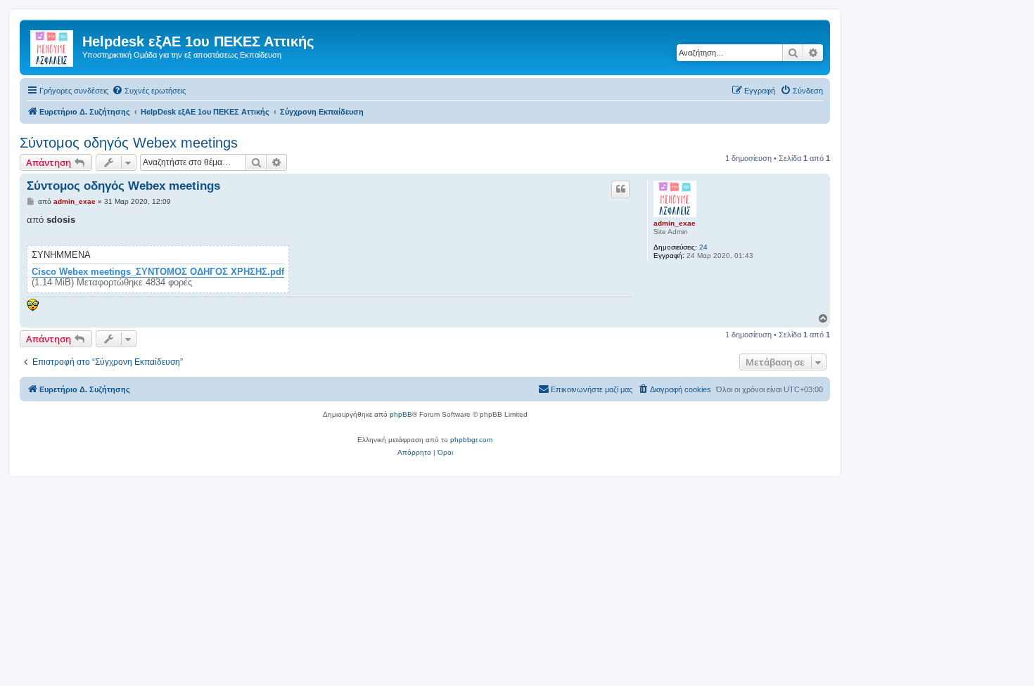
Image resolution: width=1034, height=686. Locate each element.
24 (703, 247)
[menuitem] (149, 90)
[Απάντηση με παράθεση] (620, 189)
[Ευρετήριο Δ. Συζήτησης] (52, 45)
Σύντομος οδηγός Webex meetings (129, 142)
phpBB (401, 414)
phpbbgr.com (471, 440)
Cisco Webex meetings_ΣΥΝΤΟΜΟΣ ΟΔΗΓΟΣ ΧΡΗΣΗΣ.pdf (158, 272)
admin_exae (674, 223)
